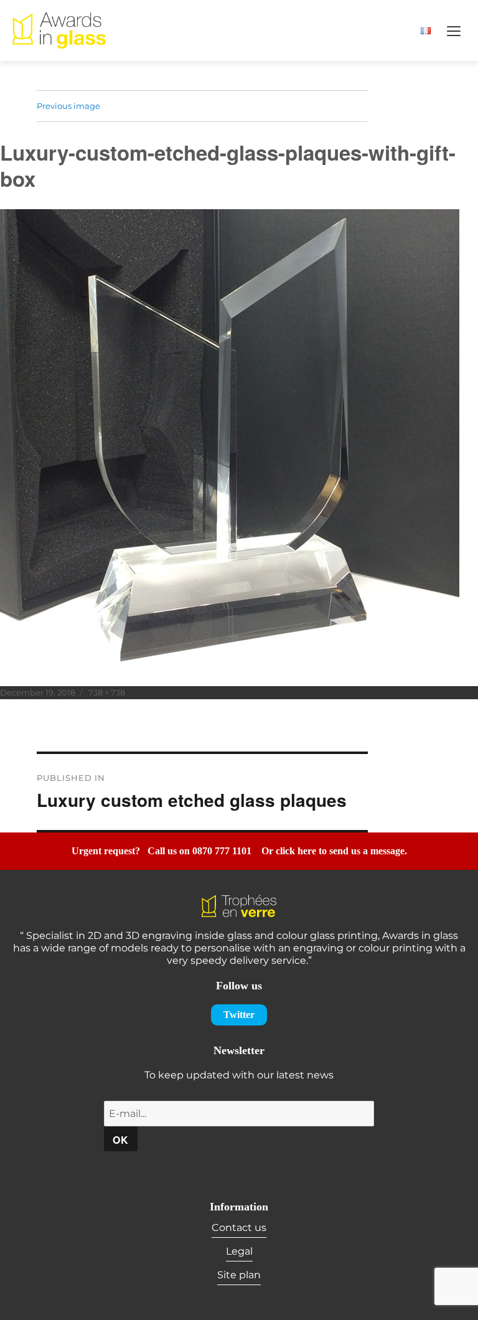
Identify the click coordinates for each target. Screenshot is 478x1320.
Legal (239, 1251)
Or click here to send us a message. (334, 851)
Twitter (239, 1014)
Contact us (239, 1227)
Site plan (239, 1275)
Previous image (68, 106)
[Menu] (454, 30)
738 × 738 (106, 692)
